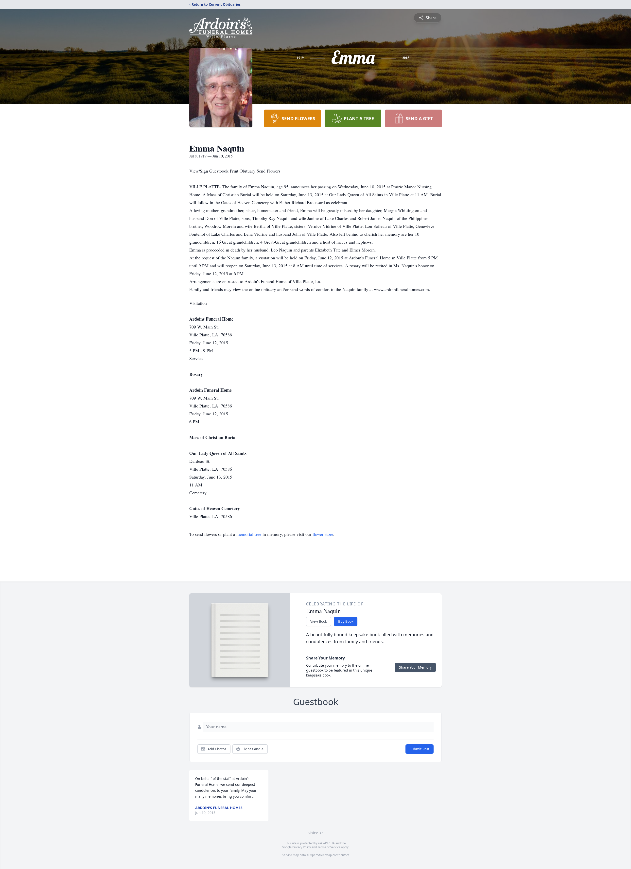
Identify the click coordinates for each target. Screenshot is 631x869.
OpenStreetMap (321, 855)
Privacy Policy (301, 847)
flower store (323, 534)
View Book (318, 621)
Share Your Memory (415, 667)
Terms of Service (328, 847)
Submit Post (419, 749)
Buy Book (345, 621)
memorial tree (248, 534)
